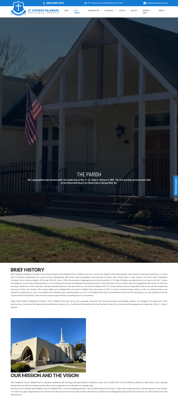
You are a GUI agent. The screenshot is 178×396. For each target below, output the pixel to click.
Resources (109, 10)
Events (122, 10)
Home (66, 10)
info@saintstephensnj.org (157, 3)
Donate (162, 10)
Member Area (146, 11)
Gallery (134, 10)
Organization (93, 10)
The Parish (76, 11)
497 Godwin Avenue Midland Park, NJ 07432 (105, 3)
